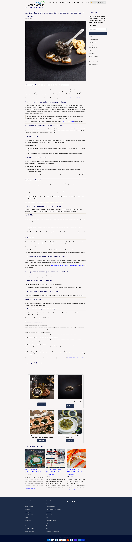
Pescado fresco (92, 42)
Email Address (93, 25)
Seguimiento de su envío (51, 514)
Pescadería (91, 59)
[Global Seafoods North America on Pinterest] (75, 501)
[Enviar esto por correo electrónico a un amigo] (41, 363)
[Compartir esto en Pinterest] (36, 363)
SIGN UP (97, 33)
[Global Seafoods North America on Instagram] (77, 501)
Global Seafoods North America (67, 537)
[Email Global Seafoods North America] (80, 501)
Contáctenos (48, 512)
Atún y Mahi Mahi (93, 47)
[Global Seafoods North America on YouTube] (72, 501)
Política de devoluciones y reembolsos (53, 509)
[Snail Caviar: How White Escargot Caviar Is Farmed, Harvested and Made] (35, 458)
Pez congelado (92, 45)
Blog (74, 2)
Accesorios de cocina (93, 64)
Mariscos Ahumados (93, 56)
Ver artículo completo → (30, 488)
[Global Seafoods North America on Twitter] (67, 501)
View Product (41, 404)
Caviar (90, 36)
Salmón (90, 50)
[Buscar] (88, 3)
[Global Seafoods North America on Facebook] (70, 501)
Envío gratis (81, 2)
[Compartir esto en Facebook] (34, 363)
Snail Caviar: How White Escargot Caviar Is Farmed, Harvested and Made (33, 471)
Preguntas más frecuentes (51, 520)
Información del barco (63, 2)
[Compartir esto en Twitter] (31, 363)
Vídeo (47, 528)
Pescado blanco (92, 53)
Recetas (47, 525)
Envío (47, 517)
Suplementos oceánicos (94, 61)
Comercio (51, 2)
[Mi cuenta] (86, 3)
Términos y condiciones (50, 506)
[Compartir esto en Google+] (39, 363)
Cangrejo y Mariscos (93, 39)
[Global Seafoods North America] (35, 4)
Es (93, 2)
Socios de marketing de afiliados (52, 531)
